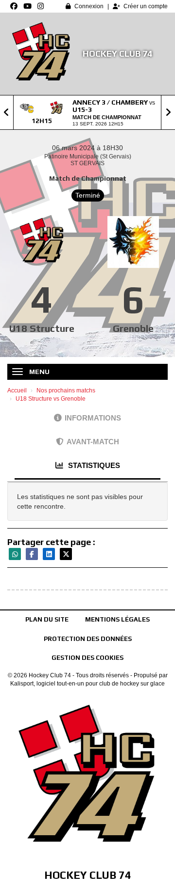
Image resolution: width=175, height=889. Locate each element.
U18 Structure (41, 328)
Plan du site (47, 619)
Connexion (89, 6)
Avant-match (93, 441)
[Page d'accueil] (41, 54)
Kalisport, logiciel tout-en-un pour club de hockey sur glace (87, 683)
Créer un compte (145, 6)
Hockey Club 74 (117, 53)
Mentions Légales (117, 619)
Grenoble (133, 328)
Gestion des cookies (87, 657)
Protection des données (88, 638)
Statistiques (93, 465)
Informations (93, 418)
